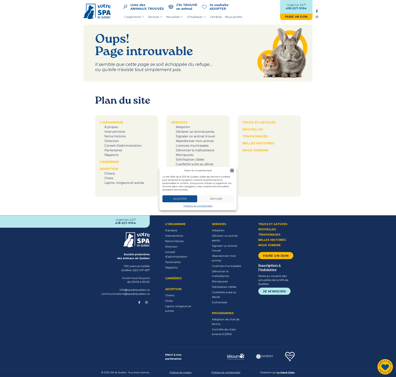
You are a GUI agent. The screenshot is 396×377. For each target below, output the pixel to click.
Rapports (111, 155)
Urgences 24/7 (125, 221)
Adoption (109, 169)
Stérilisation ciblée (190, 159)
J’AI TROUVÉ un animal (186, 7)
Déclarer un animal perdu (195, 132)
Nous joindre (233, 16)
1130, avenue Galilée (137, 266)
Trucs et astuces (259, 122)
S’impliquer (195, 16)
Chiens (109, 173)
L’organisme (132, 16)
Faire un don (276, 256)
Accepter (180, 198)
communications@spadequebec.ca (125, 293)
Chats (108, 178)
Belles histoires (258, 143)
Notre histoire (115, 136)
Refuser (216, 198)
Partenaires (113, 150)
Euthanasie (219, 302)
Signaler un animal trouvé (195, 136)
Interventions (114, 132)
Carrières (216, 16)
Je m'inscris (274, 291)
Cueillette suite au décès (194, 164)
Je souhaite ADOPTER (219, 7)
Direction (111, 141)
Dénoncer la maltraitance (195, 150)
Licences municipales (192, 145)
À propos (111, 127)
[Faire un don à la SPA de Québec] (385, 367)
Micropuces (185, 155)
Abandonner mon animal (195, 141)
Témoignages (255, 136)
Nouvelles (173, 16)
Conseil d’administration (123, 145)
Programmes (223, 313)
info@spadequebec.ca (134, 289)
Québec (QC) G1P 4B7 (135, 270)
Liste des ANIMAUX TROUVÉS (147, 7)
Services (153, 16)
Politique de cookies (180, 372)
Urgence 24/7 (296, 6)
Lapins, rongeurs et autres (124, 183)
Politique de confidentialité (198, 206)
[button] (232, 170)
